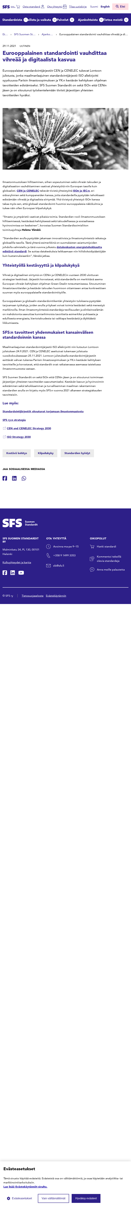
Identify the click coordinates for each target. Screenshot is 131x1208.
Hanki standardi (106, 546)
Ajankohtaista (88, 20)
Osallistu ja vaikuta (37, 20)
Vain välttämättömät (53, 1198)
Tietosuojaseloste (32, 595)
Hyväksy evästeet (86, 1198)
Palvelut (62, 20)
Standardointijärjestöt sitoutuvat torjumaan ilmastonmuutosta (43, 411)
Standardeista (12, 20)
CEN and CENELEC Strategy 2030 (29, 428)
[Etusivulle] (9, 6)
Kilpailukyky (46, 453)
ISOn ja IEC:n (81, 190)
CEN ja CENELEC (28, 190)
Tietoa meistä (113, 20)
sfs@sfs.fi (58, 565)
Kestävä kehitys (16, 453)
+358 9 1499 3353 (64, 555)
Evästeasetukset (22, 1198)
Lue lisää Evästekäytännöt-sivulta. (25, 1186)
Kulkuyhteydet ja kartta (17, 562)
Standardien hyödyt (77, 453)
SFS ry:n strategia (14, 420)
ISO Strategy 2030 (19, 437)
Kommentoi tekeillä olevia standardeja (109, 559)
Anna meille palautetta (111, 569)
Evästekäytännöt (56, 595)
